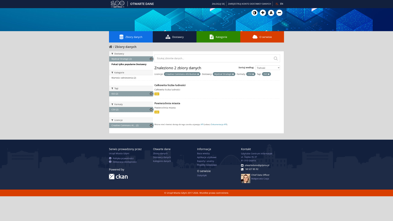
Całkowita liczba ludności (170, 85)
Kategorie (221, 37)
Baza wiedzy (203, 153)
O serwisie (265, 37)
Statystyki (202, 175)
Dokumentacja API (219, 124)
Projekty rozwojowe (207, 164)
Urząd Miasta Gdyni (119, 153)
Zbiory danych (133, 37)
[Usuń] (198, 74)
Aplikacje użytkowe (206, 157)
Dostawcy (178, 37)
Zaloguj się (218, 3)
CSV (157, 94)
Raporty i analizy (205, 161)
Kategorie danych (162, 161)
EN (281, 3)
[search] (276, 58)
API (202, 124)
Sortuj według (246, 67)
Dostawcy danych (162, 157)
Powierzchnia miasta (167, 103)
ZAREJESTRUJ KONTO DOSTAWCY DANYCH (249, 3)
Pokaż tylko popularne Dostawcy (128, 64)
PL (277, 3)
